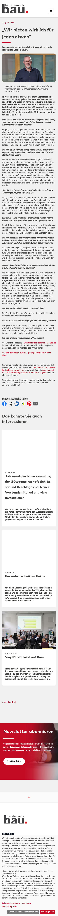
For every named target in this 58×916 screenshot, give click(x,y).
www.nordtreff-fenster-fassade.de (40, 343)
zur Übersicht (9, 702)
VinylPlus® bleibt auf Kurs (24, 657)
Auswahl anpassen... (10, 907)
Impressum (26, 903)
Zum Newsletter (14, 761)
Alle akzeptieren (47, 912)
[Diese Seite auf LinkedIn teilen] (17, 404)
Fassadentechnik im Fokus (25, 576)
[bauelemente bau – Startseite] (14, 820)
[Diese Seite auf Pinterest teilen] (30, 404)
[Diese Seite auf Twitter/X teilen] (11, 404)
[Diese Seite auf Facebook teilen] (5, 404)
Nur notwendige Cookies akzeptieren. (23, 912)
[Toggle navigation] (51, 11)
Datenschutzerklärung (11, 903)
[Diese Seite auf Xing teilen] (23, 404)
